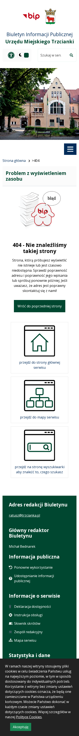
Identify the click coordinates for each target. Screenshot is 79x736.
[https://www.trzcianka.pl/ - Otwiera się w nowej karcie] (50, 16)
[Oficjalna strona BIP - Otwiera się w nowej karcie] (31, 16)
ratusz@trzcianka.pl (24, 515)
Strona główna (14, 160)
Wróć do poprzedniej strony (39, 306)
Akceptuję (22, 727)
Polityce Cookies (29, 717)
